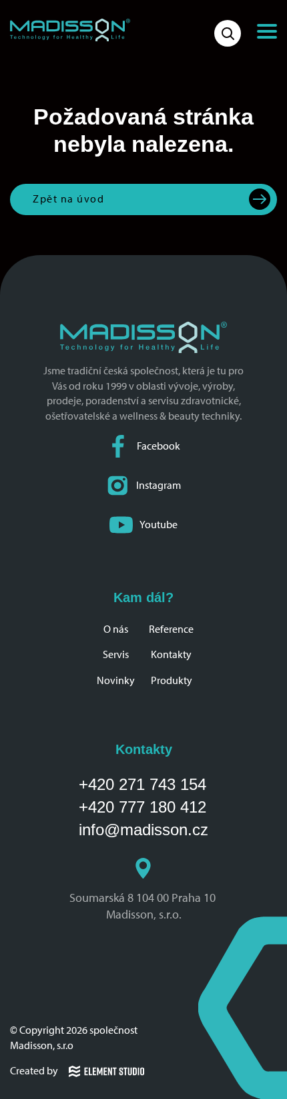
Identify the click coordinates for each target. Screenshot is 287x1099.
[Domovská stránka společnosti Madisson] (70, 30)
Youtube (158, 524)
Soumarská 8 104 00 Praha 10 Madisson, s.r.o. (143, 906)
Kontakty (171, 654)
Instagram (158, 485)
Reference (171, 629)
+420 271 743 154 (142, 784)
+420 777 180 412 (142, 807)
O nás (115, 629)
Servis (116, 654)
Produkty (171, 680)
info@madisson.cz (143, 830)
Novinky (116, 680)
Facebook (158, 446)
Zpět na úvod (68, 198)
